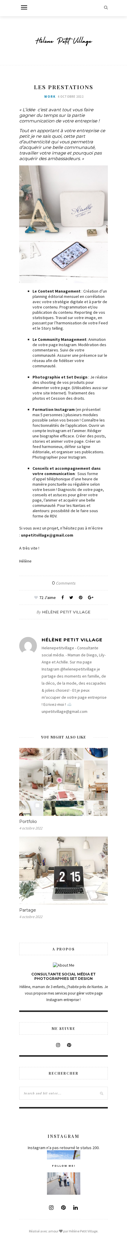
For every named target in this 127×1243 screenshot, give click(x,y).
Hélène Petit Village (66, 612)
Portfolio (28, 821)
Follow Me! (63, 1166)
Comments (63, 583)
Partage (27, 910)
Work (50, 96)
